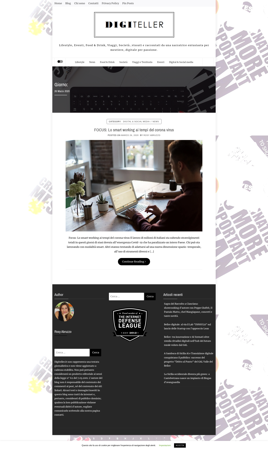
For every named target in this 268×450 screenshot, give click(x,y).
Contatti (93, 3)
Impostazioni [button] (165, 445)
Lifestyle (79, 62)
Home (58, 3)
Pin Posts (128, 3)
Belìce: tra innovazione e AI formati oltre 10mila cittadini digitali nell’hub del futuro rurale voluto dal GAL (187, 340)
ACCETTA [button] (180, 445)
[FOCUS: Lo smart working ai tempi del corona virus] (134, 185)
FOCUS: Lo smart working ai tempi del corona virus (134, 130)
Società (123, 62)
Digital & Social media (181, 62)
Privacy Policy (110, 3)
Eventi (160, 62)
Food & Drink (107, 62)
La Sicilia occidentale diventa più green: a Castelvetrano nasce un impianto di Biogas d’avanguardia (187, 378)
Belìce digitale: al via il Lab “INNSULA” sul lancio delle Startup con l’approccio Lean (187, 326)
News (92, 62)
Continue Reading (133, 261)
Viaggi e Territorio (142, 62)
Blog (68, 3)
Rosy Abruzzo (151, 135)
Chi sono (79, 3)
